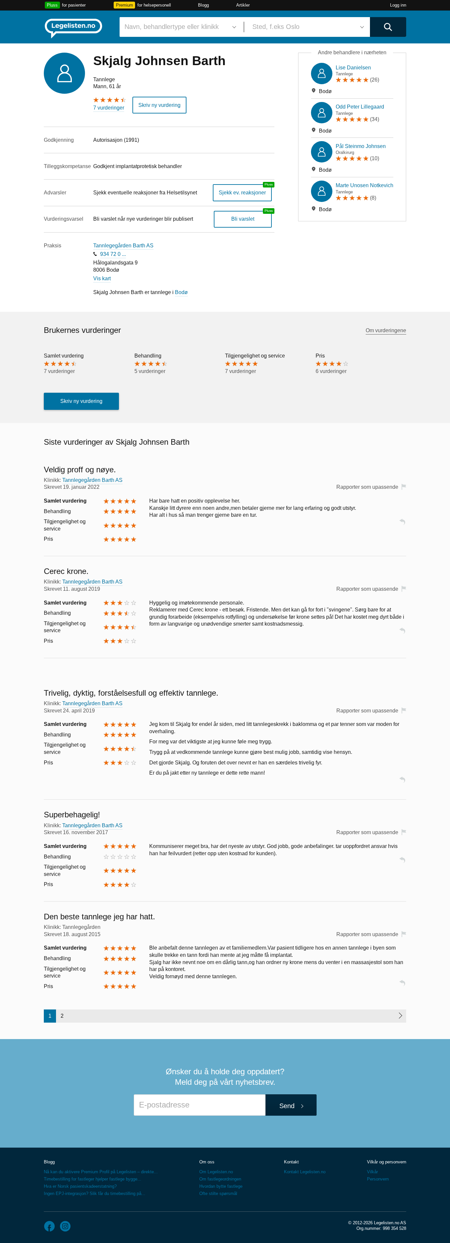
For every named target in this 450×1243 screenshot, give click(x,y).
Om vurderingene (386, 330)
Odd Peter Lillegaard (360, 107)
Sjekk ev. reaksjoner (242, 192)
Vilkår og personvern (386, 1161)
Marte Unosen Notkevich (364, 185)
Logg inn (398, 5)
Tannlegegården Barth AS (123, 245)
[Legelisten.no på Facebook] (49, 1226)
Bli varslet (242, 219)
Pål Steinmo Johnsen (361, 146)
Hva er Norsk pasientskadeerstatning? (80, 1186)
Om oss (206, 1161)
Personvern (378, 1179)
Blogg (203, 5)
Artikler (243, 5)
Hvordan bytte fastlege (220, 1186)
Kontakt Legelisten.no (304, 1171)
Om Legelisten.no (216, 1171)
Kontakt (291, 1161)
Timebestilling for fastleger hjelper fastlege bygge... (92, 1179)
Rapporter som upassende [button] (367, 487)
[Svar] (402, 525)
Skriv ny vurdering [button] (159, 105)
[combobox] (179, 27)
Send (287, 1105)
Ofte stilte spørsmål (218, 1193)
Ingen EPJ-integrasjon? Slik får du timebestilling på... (94, 1193)
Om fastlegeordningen (220, 1179)
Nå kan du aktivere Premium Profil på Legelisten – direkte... (101, 1171)
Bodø (181, 292)
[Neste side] (400, 1016)
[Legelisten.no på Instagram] (65, 1226)
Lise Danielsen (353, 67)
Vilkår (372, 1171)
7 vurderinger (108, 108)
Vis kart (102, 278)
